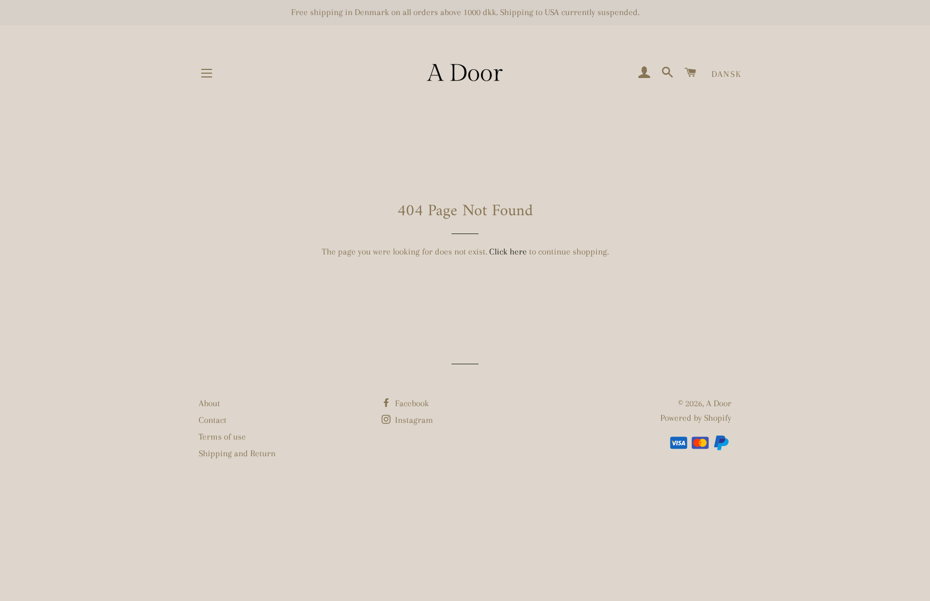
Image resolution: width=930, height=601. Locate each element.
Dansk (726, 74)
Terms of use (222, 437)
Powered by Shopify (695, 418)
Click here (508, 251)
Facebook (411, 403)
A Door (718, 403)
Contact (213, 420)
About (209, 403)
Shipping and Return (237, 453)
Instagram (413, 420)
